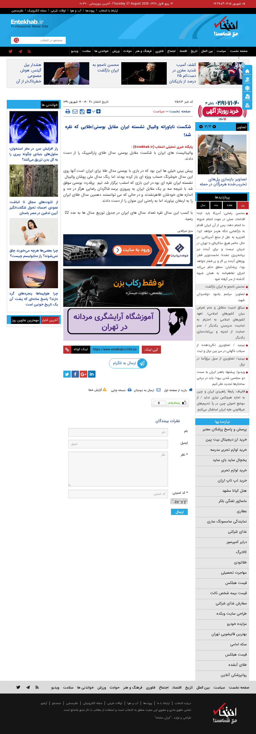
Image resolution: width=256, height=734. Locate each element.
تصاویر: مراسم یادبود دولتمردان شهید (221, 297)
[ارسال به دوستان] (75, 111)
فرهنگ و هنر (144, 51)
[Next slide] (201, 126)
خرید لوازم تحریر (234, 470)
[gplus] (83, 374)
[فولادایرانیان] (128, 250)
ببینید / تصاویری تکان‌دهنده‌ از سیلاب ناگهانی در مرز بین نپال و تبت (221, 348)
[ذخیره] (82, 112)
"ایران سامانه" (162, 717)
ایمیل (184, 443)
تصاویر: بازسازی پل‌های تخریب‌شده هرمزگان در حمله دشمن (223, 184)
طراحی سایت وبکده (231, 614)
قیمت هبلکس (236, 583)
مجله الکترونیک (37, 10)
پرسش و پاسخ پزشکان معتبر (225, 429)
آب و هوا (75, 10)
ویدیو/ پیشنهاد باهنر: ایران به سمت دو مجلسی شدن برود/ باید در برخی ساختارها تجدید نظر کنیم (221, 378)
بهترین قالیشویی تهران (229, 634)
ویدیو (74, 51)
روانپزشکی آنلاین (234, 675)
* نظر (184, 454)
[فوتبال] (247, 87)
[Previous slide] (214, 126)
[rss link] (37, 687)
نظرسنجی (17, 10)
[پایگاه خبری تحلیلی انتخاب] (227, 29)
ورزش (116, 51)
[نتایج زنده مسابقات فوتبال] (247, 104)
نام (186, 431)
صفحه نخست (239, 51)
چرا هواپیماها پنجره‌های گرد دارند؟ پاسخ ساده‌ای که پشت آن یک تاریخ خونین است (34, 299)
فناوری (159, 51)
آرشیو (44, 703)
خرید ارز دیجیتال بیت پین (226, 440)
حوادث (127, 51)
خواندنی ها (101, 51)
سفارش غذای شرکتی (231, 603)
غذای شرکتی (237, 532)
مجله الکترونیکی (92, 703)
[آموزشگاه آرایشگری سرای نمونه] (128, 324)
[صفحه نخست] (247, 70)
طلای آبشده (237, 665)
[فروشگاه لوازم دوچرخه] (128, 288)
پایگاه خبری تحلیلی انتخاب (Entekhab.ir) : (162, 147)
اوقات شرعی (58, 10)
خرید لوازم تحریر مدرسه (228, 450)
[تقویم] (247, 96)
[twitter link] (18, 687)
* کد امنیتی (180, 492)
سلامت (86, 51)
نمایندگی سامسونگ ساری (227, 521)
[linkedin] (92, 374)
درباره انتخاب (183, 703)
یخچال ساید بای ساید (230, 460)
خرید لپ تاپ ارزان (232, 481)
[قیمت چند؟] (247, 79)
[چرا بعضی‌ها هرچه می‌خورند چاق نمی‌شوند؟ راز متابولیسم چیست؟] (34, 231)
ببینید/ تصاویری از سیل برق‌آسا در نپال (221, 361)
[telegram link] (28, 687)
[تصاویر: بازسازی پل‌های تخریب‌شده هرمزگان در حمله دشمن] (222, 154)
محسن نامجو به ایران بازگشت (105, 67)
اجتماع (171, 51)
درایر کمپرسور (236, 542)
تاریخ (194, 51)
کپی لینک (151, 349)
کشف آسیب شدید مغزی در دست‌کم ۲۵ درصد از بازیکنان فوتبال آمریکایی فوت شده (182, 78)
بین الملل (207, 51)
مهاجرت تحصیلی (234, 573)
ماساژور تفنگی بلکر (233, 501)
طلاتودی (240, 562)
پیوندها (90, 10)
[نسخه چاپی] (68, 111)
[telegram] (20, 52)
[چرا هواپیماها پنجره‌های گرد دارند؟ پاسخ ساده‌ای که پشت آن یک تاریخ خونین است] (34, 274)
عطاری (242, 511)
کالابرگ (241, 552)
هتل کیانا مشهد (234, 491)
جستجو (56, 703)
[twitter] (10, 52)
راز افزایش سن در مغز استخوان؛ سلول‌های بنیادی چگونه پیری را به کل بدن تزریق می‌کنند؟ (34, 154)
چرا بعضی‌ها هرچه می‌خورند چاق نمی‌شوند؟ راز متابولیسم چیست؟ (34, 253)
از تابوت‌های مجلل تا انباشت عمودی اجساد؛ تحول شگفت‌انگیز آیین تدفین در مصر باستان (34, 207)
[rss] (29, 52)
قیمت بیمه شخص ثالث (228, 593)
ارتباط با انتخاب (108, 10)
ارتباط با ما (163, 703)
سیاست (221, 51)
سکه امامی (238, 644)
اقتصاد (183, 51)
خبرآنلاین (182, 231)
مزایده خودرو (237, 624)
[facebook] (75, 374)
